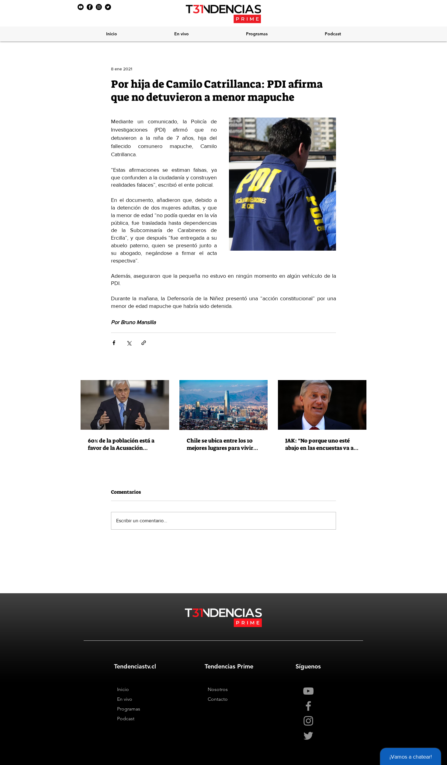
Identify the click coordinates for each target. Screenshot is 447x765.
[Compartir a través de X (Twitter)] (129, 343)
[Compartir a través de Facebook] (114, 343)
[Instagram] (99, 7)
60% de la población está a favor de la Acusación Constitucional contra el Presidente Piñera (121, 444)
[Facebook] (90, 7)
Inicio (123, 689)
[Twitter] (108, 7)
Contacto (218, 699)
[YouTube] (81, 7)
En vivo (124, 699)
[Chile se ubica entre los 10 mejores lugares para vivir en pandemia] (223, 405)
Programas (128, 709)
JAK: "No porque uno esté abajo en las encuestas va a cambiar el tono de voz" (319, 444)
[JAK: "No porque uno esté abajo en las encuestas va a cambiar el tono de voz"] (322, 405)
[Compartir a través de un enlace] (144, 343)
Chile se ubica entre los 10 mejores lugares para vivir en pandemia (220, 444)
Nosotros (218, 689)
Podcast (125, 718)
